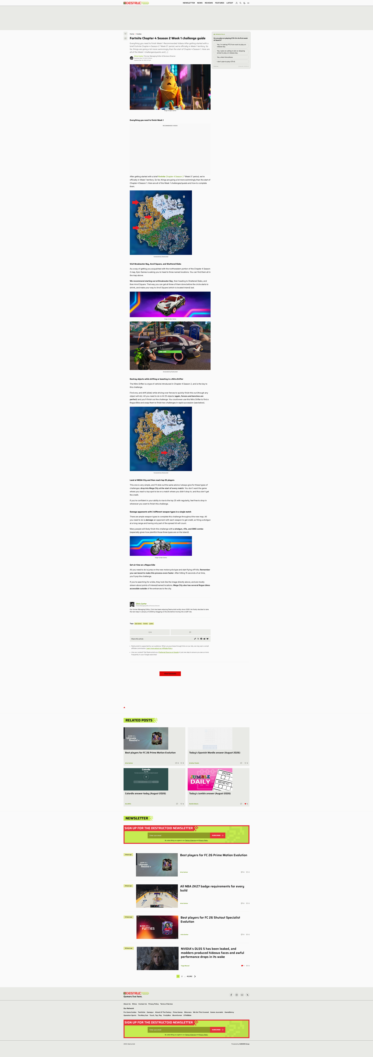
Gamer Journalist (216, 1012)
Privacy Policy (203, 840)
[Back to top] (124, 707)
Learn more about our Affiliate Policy (159, 648)
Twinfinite (141, 1012)
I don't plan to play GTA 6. (226, 62)
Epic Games (138, 623)
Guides (138, 34)
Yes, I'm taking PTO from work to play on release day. (231, 46)
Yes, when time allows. (225, 57)
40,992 (189, 976)
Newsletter (189, 3)
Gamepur (150, 1012)
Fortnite (145, 623)
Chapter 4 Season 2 (171, 176)
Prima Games (178, 1012)
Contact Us (142, 1004)
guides (151, 623)
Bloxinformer (177, 1015)
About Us (127, 1004)
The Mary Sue (143, 1015)
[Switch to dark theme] (244, 3)
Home (132, 34)
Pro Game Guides (130, 1012)
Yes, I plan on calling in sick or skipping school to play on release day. (231, 52)
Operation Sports (130, 1015)
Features (219, 3)
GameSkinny (229, 1012)
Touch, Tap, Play (156, 1015)
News (200, 3)
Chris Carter (138, 56)
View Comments (170, 673)
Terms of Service (190, 840)
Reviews (209, 3)
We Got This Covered (201, 1012)
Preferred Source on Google (169, 652)
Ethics (134, 1004)
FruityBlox (167, 1015)
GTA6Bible (187, 1015)
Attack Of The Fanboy (163, 1012)
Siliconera (187, 1012)
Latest (230, 3)
